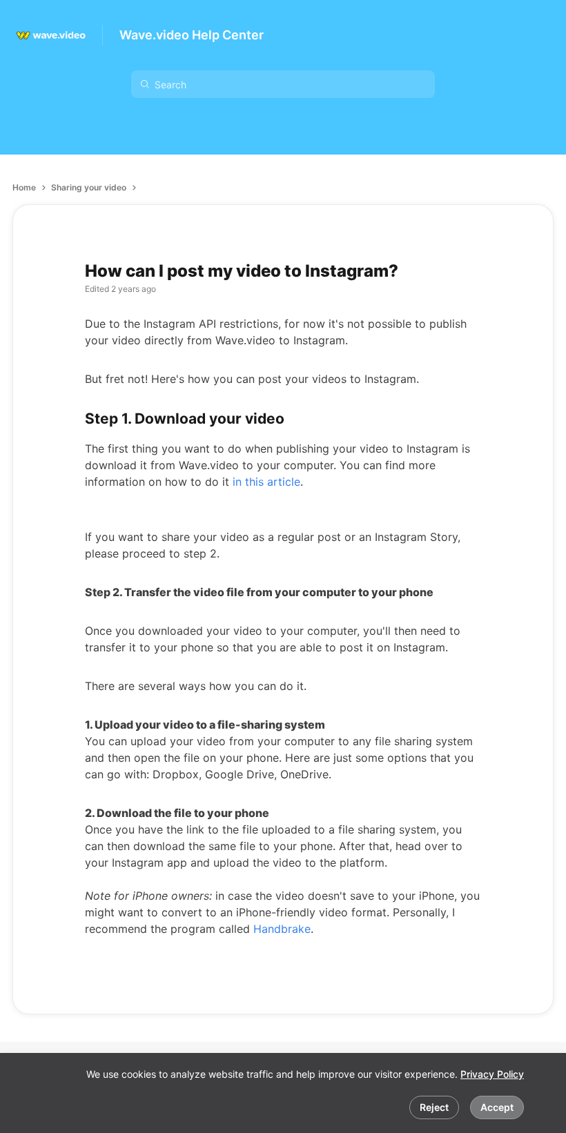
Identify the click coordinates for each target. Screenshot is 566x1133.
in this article (266, 482)
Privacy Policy (492, 1074)
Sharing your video (88, 187)
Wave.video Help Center (191, 35)
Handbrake (282, 929)
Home (24, 187)
